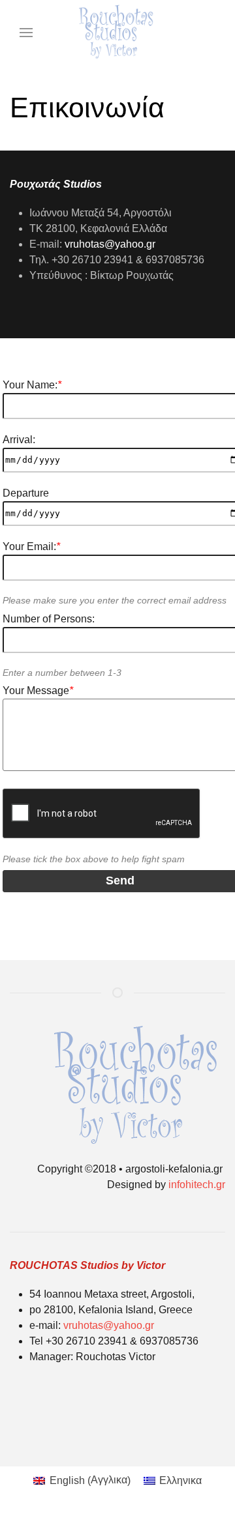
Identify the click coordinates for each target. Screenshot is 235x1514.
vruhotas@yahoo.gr (110, 244)
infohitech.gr (195, 1184)
